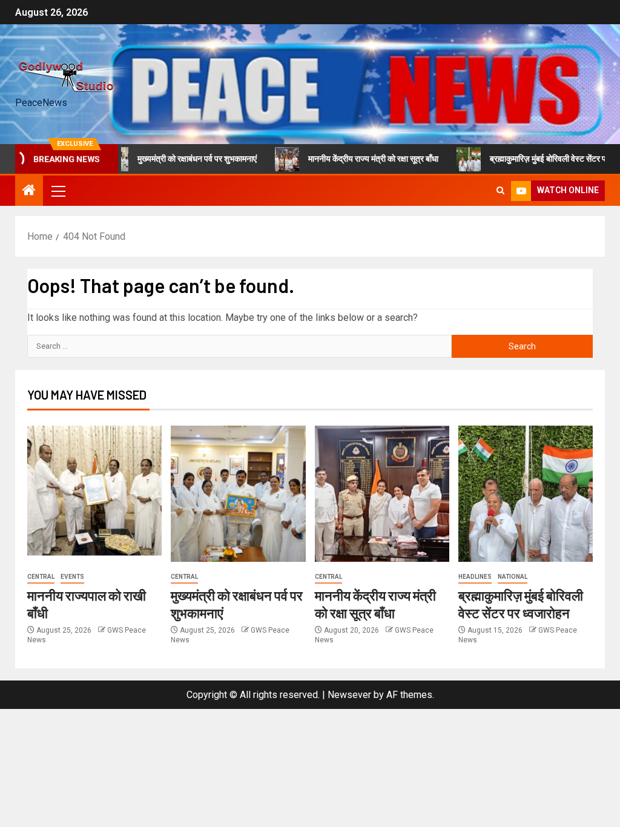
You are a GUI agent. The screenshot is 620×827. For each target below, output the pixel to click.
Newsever (349, 694)
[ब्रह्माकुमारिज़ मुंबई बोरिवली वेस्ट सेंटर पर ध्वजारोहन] (525, 494)
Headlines (475, 576)
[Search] (500, 190)
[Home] (29, 191)
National (512, 576)
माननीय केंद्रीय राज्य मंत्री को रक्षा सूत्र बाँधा (357, 158)
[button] (57, 191)
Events (72, 576)
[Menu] (57, 191)
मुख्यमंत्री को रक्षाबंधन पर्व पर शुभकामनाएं (181, 158)
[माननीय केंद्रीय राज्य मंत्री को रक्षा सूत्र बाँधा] (382, 494)
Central (40, 576)
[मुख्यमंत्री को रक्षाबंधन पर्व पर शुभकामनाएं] (238, 494)
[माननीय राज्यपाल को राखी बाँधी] (94, 494)
